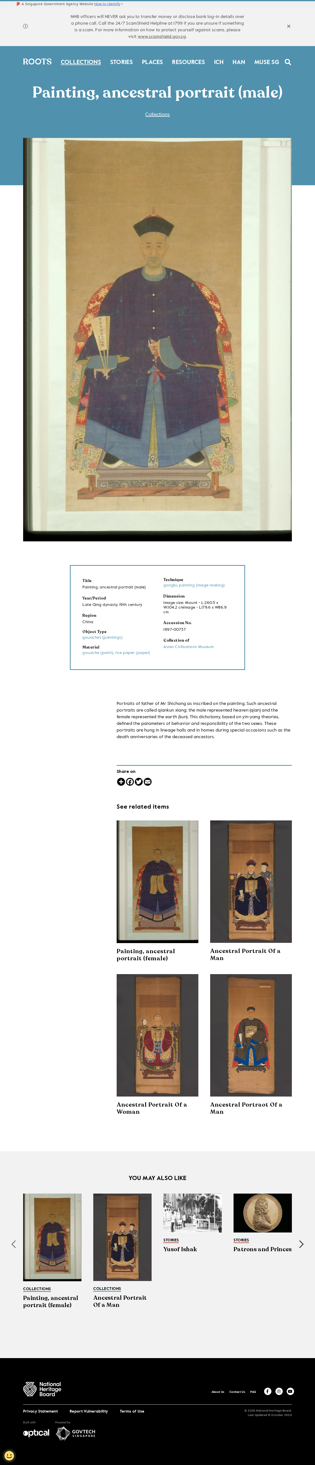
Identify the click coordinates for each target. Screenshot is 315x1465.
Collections (81, 61)
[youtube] (290, 1391)
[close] (289, 27)
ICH (219, 61)
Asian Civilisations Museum (188, 647)
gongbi (170, 585)
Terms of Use (132, 1412)
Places (152, 61)
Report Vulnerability (89, 1412)
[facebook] (267, 1391)
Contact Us (237, 1392)
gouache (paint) (97, 653)
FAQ (253, 1392)
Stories (121, 61)
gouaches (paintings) (102, 638)
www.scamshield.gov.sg (162, 36)
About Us (217, 1392)
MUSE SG (266, 61)
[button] (301, 1244)
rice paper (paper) (132, 653)
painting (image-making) (202, 585)
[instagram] (279, 1391)
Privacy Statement (40, 1412)
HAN (239, 61)
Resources (188, 61)
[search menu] (288, 59)
